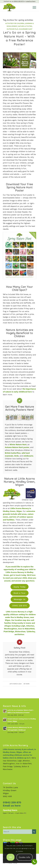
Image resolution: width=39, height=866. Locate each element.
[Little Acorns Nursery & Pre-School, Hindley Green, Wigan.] (16, 7)
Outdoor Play (12, 29)
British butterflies (13, 453)
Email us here (11, 805)
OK (10, 857)
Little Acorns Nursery (15, 612)
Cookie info (24, 857)
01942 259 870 (19, 1)
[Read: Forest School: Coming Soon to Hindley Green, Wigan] (4, 720)
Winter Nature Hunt (18, 444)
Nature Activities (25, 26)
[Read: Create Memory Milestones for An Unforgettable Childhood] (4, 728)
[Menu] (33, 7)
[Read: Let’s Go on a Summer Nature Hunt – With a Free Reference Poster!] (4, 711)
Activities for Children (14, 23)
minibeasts (28, 456)
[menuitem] (33, 7)
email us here (30, 1)
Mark (28, 684)
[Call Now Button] (34, 861)
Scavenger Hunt (25, 29)
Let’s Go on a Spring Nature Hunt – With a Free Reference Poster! (19, 38)
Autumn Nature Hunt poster (17, 447)
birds (16, 456)
